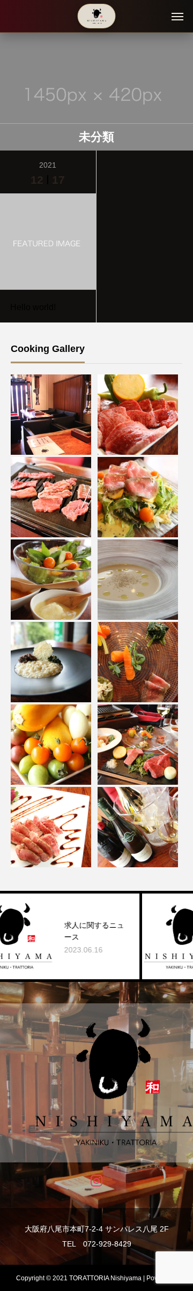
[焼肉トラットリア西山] (96, 16)
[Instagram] (96, 1180)
